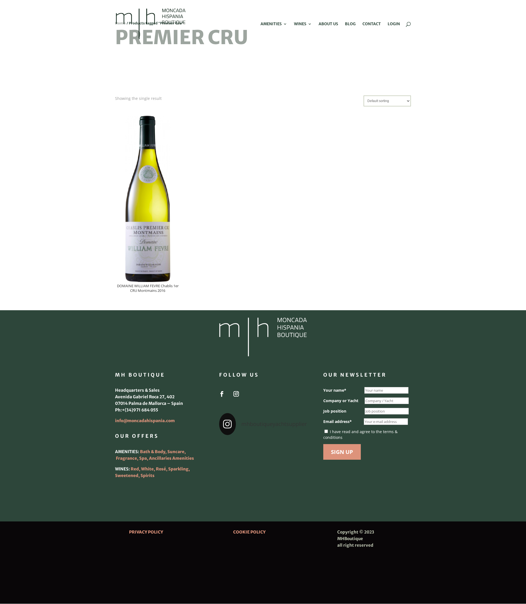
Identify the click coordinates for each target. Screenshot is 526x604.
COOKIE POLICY (249, 532)
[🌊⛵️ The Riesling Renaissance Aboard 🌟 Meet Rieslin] (263, 449)
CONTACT (371, 24)
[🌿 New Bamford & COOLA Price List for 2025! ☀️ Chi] (263, 467)
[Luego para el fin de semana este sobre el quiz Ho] (233, 449)
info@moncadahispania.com (145, 420)
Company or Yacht (340, 400)
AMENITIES (271, 24)
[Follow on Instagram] (236, 393)
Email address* (337, 421)
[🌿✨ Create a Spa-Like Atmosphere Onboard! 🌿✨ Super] (233, 485)
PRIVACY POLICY (146, 532)
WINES (300, 24)
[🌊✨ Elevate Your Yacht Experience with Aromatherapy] (293, 485)
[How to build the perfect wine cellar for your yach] (293, 449)
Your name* (334, 390)
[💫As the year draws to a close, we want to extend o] (293, 467)
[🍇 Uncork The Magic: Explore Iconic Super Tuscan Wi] (263, 485)
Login (394, 24)
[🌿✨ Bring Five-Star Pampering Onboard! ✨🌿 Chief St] (233, 467)
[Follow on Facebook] (221, 393)
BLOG (350, 24)
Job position (334, 411)
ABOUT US (328, 24)
